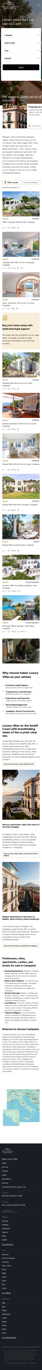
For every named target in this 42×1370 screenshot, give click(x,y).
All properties (9, 1337)
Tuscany (5, 1221)
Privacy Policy (10, 1363)
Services (5, 1167)
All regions (7, 1244)
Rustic (4, 1321)
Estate (4, 1325)
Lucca (4, 1288)
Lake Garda (6, 1265)
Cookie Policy (23, 1363)
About (4, 1163)
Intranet (5, 1183)
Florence (5, 1254)
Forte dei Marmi (8, 1258)
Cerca (21, 67)
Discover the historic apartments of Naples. (21, 946)
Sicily (4, 1236)
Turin (4, 1280)
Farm (4, 1333)
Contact (5, 1171)
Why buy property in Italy (12, 1195)
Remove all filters (31, 183)
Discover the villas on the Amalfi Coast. (19, 764)
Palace (4, 1310)
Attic (3, 1306)
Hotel (4, 1329)
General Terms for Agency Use (14, 1187)
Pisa (3, 1284)
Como (4, 1277)
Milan (4, 1273)
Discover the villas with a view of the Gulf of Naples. (21, 854)
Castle (4, 1318)
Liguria (4, 1232)
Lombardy (6, 1228)
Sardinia (5, 1224)
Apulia (4, 1239)
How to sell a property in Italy (13, 1205)
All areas (6, 1293)
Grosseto (5, 1262)
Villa (3, 1303)
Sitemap (33, 1363)
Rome (4, 1269)
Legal (4, 1175)
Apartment (6, 1314)
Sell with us (6, 1179)
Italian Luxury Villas (9, 1159)
